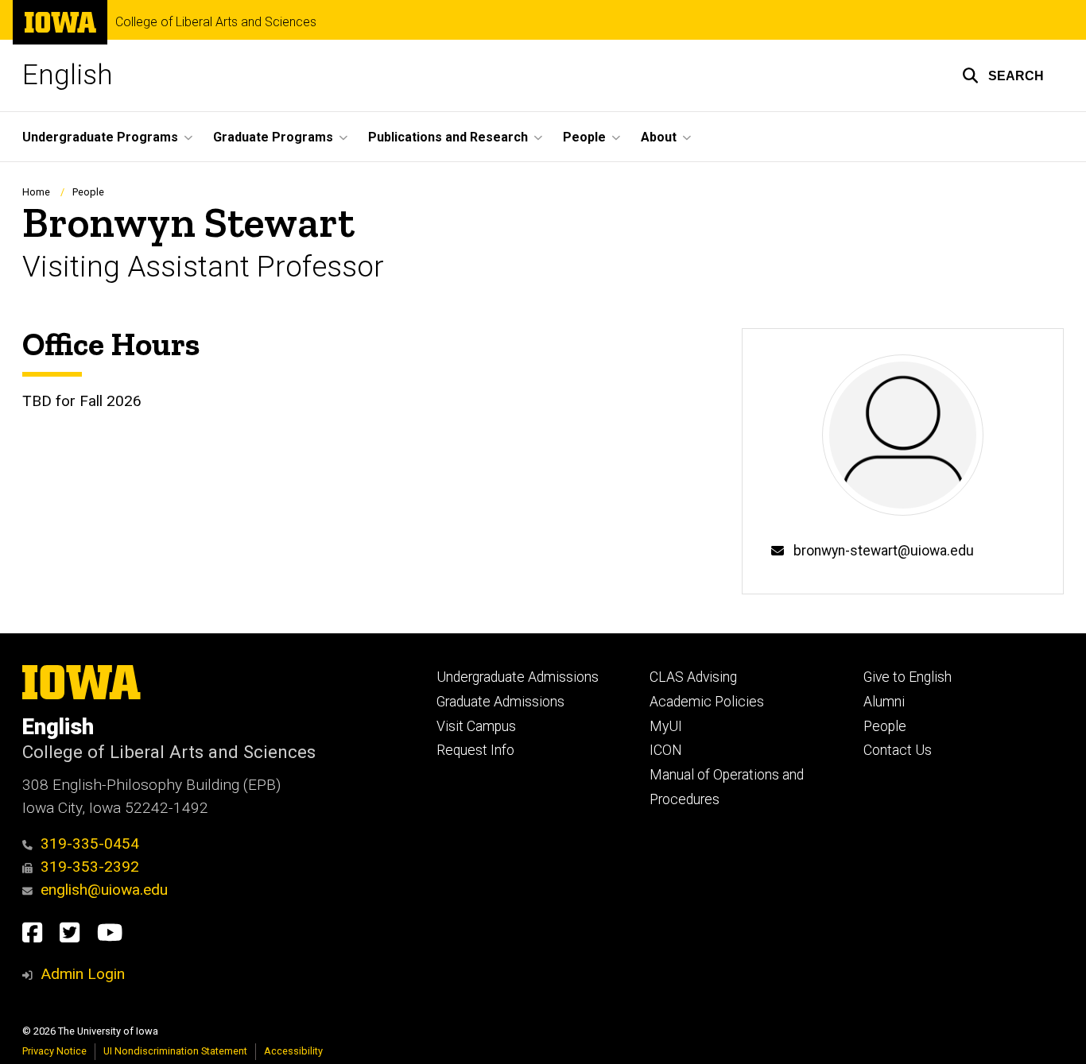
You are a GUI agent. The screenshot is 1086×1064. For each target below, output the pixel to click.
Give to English (907, 677)
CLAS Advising (693, 677)
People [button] (584, 137)
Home (36, 192)
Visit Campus (476, 726)
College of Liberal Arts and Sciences (215, 22)
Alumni (884, 702)
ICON (666, 750)
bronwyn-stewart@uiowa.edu (883, 551)
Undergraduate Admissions (517, 677)
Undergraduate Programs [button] (100, 137)
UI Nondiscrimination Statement (175, 1051)
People (88, 192)
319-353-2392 (90, 866)
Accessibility (293, 1051)
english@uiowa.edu (104, 889)
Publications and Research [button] (448, 137)
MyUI (666, 726)
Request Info (475, 750)
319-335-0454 (90, 843)
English (67, 75)
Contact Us (897, 750)
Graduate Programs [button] (273, 137)
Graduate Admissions (500, 702)
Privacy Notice (54, 1051)
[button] (1003, 75)
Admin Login (83, 974)
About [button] (659, 137)
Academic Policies (707, 702)
